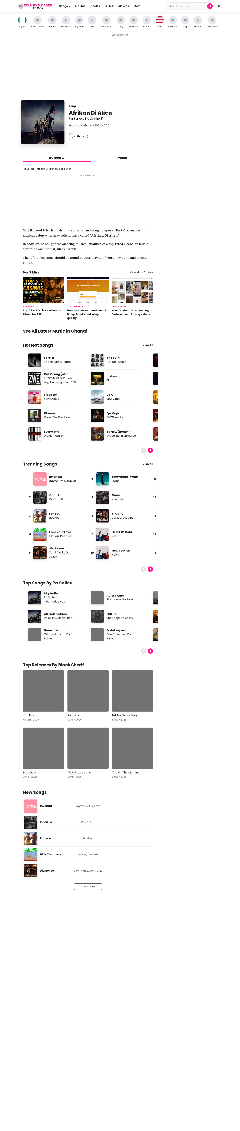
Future (58, 436)
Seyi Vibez (113, 399)
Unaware (51, 630)
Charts (95, 6)
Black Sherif (94, 118)
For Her (49, 358)
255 (73, 382)
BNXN (110, 417)
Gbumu (49, 413)
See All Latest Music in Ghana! (55, 331)
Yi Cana (118, 514)
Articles (123, 6)
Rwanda (55, 477)
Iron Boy (28, 715)
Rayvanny (56, 481)
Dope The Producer (57, 417)
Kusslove (70, 481)
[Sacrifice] (88, 691)
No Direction (121, 551)
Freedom (50, 395)
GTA (109, 395)
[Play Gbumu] (34, 415)
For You (54, 514)
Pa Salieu (76, 118)
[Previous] (143, 450)
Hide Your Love (60, 532)
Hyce (115, 481)
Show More (88, 886)
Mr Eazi (54, 536)
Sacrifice (73, 715)
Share (80, 136)
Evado (110, 436)
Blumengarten (60, 382)
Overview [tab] (56, 158)
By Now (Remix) (118, 432)
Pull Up (111, 614)
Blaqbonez (113, 599)
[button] (219, 6)
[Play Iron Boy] (30, 704)
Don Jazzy (95, 870)
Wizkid (48, 436)
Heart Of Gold (122, 532)
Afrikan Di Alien (55, 614)
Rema (67, 362)
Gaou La (55, 495)
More (137, 6)
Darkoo (111, 362)
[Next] (150, 450)
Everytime (51, 432)
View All (148, 345)
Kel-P (115, 536)
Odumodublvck (54, 602)
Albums (80, 6)
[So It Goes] (43, 748)
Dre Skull (66, 536)
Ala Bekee (56, 548)
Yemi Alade (51, 399)
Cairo (116, 495)
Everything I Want (125, 477)
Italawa (112, 376)
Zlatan (110, 380)
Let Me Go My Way (125, 715)
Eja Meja (112, 413)
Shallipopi (113, 618)
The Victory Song (79, 772)
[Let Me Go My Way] (132, 691)
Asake (122, 362)
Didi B (53, 499)
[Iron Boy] (43, 691)
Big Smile (51, 593)
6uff (60, 499)
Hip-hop (74, 125)
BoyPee (54, 518)
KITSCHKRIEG (53, 378)
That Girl (113, 358)
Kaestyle (118, 499)
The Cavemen (116, 634)
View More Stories (141, 272)
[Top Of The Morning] (132, 748)
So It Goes (30, 772)
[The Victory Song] (88, 748)
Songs (64, 6)
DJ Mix (109, 6)
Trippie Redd (52, 362)
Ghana (87, 125)
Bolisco (116, 518)
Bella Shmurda (126, 436)
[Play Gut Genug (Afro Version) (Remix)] (34, 378)
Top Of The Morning (126, 772)
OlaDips (128, 518)
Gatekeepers (116, 630)
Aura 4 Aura (115, 596)
